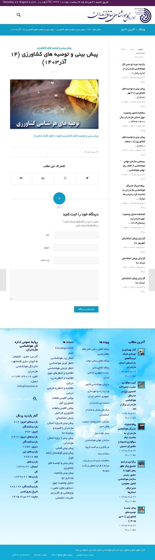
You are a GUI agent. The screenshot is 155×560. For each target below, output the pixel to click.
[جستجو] (17, 15)
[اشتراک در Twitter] (87, 178)
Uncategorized (64, 348)
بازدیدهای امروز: (28, 422)
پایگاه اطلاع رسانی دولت (97, 361)
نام (47, 235)
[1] (54, 104)
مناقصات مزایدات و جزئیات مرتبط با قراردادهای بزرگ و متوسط (95, 465)
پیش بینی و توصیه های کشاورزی (54, 48)
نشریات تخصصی (64, 498)
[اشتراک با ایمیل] (21, 178)
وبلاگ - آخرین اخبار (133, 29)
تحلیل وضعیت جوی (62, 483)
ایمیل (46, 247)
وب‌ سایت (45, 260)
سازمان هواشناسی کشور (97, 384)
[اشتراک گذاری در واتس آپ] (65, 178)
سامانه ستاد (103, 454)
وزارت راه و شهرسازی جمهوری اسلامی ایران (98, 394)
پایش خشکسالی (64, 418)
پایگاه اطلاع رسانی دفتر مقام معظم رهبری (95, 352)
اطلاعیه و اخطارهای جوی (60, 373)
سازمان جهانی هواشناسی (97, 440)
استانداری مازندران (99, 403)
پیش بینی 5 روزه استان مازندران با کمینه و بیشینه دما (60, 428)
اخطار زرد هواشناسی (62, 358)
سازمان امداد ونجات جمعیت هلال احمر (95, 424)
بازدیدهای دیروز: (28, 437)
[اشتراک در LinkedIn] (43, 178)
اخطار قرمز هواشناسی (61, 363)
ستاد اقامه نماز (101, 433)
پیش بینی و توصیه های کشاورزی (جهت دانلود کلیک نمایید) (66, 135)
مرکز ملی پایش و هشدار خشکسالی (97, 412)
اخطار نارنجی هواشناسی (60, 368)
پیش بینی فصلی (64, 448)
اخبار (70, 353)
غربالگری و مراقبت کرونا (97, 447)
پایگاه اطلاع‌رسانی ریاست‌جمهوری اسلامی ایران (98, 372)
